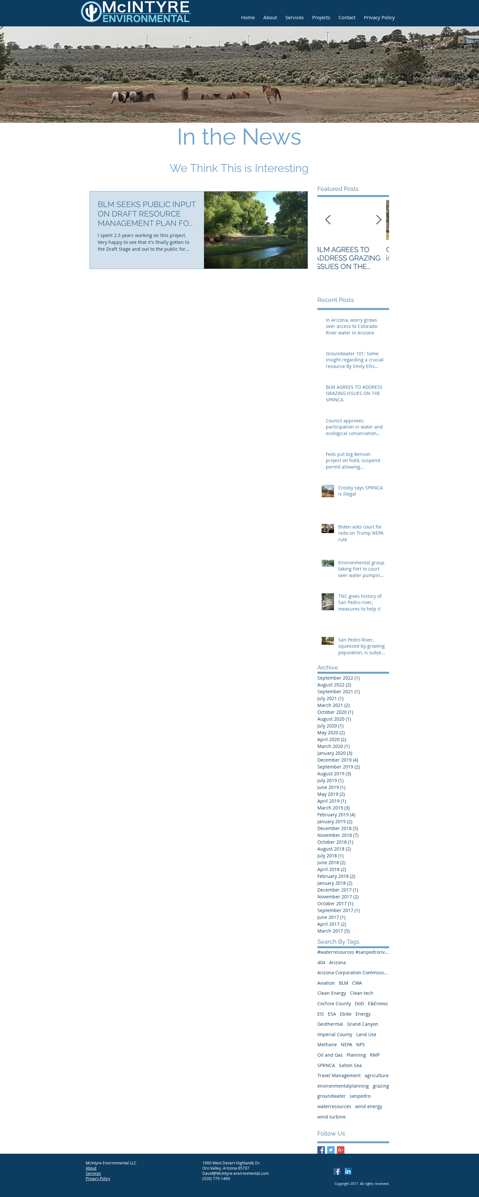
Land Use (366, 1034)
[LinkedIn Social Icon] (348, 1171)
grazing (381, 1086)
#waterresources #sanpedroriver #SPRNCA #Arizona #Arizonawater (353, 952)
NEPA (346, 1044)
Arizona (337, 962)
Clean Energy (331, 993)
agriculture (377, 1075)
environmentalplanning (343, 1086)
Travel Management (339, 1075)
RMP (375, 1055)
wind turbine (331, 1117)
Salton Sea (350, 1065)
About (91, 1168)
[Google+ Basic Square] (340, 1150)
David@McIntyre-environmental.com (235, 1173)
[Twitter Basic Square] (331, 1150)
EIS (320, 1014)
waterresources (334, 1106)
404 (321, 962)
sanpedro (360, 1096)
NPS (360, 1044)
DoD (359, 1003)
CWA (357, 983)
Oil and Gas (330, 1055)
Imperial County (334, 1034)
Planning (356, 1055)
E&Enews (378, 1003)
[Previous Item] (328, 220)
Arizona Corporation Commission (353, 972)
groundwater (331, 1096)
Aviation (326, 983)
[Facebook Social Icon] (337, 1171)
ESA (332, 1014)
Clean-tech (361, 993)
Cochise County (334, 1003)
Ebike (346, 1014)
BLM (343, 983)
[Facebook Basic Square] (321, 1150)
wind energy (368, 1106)
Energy (363, 1014)
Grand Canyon (362, 1024)
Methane (327, 1044)
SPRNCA (326, 1065)
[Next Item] (379, 220)
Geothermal (330, 1024)
